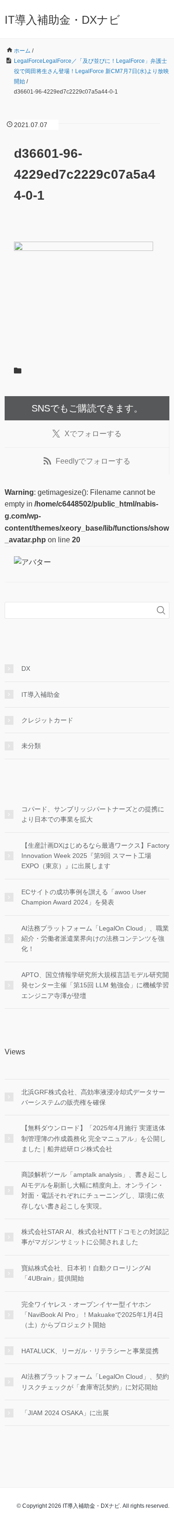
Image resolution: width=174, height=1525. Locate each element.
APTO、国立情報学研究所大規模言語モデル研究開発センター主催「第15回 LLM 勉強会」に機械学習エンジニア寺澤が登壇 (95, 985)
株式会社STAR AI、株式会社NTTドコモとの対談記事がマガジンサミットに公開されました (95, 1237)
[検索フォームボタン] (161, 610)
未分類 (31, 745)
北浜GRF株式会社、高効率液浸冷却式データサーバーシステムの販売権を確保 (93, 1097)
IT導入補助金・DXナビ (62, 19)
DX (25, 668)
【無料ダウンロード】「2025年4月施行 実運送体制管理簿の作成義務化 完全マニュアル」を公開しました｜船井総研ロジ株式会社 (93, 1138)
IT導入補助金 (40, 694)
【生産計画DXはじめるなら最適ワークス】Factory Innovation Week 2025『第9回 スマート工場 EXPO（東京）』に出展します (95, 856)
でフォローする (93, 434)
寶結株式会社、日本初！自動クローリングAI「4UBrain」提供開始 (86, 1273)
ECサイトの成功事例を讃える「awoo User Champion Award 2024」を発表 (83, 897)
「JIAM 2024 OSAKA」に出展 (65, 1413)
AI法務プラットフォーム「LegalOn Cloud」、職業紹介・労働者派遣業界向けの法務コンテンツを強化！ (95, 938)
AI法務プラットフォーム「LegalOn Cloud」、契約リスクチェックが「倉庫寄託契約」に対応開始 (95, 1381)
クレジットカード (47, 720)
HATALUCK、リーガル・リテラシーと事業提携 (90, 1351)
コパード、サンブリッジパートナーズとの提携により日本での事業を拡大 (92, 814)
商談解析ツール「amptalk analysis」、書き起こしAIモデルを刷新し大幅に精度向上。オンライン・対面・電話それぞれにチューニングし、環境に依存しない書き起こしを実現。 (94, 1190)
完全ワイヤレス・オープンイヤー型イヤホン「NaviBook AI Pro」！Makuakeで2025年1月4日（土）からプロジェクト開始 (92, 1315)
